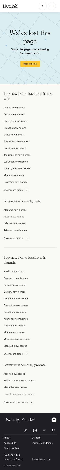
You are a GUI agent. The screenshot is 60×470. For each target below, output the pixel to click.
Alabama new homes (15, 209)
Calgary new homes (14, 291)
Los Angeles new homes (17, 168)
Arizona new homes (14, 223)
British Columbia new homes (19, 380)
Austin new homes (14, 114)
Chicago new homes (15, 127)
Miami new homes (14, 175)
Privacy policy (11, 448)
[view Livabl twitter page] (26, 431)
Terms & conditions (42, 442)
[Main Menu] (52, 6)
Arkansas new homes (15, 230)
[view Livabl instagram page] (35, 431)
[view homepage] (10, 6)
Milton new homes (14, 332)
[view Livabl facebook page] (44, 431)
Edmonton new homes (16, 305)
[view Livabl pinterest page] (53, 431)
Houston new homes (15, 148)
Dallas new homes (14, 134)
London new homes (14, 325)
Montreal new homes (15, 345)
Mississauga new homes (17, 339)
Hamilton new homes (15, 312)
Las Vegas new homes (16, 161)
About (7, 437)
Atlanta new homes (14, 107)
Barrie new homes (14, 271)
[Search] (42, 6)
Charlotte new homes (15, 121)
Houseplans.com (41, 459)
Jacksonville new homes (17, 154)
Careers (36, 437)
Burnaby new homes (15, 285)
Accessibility (10, 442)
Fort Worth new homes (16, 141)
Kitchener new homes (16, 318)
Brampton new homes (16, 278)
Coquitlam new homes (16, 298)
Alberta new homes (14, 373)
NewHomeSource (13, 459)
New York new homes (15, 181)
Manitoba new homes (15, 387)
